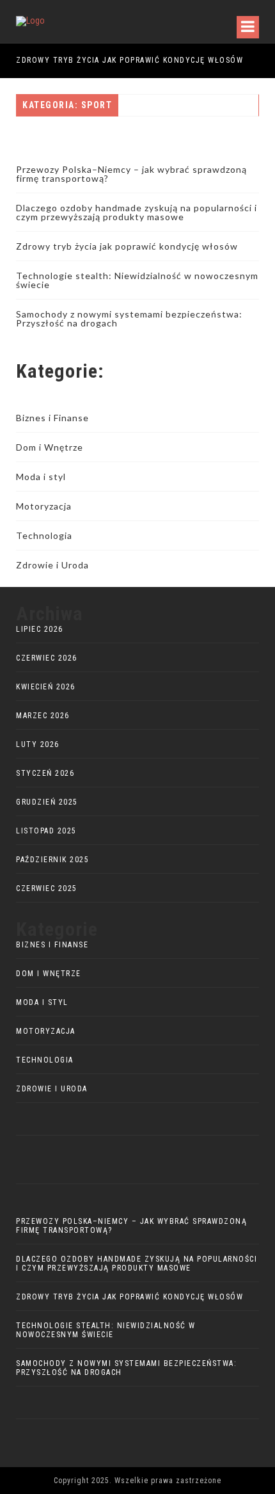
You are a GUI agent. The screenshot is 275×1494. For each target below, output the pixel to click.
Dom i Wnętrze (49, 447)
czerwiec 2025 (46, 888)
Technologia (44, 535)
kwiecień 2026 (45, 686)
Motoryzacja (44, 506)
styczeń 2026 (45, 773)
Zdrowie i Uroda (52, 564)
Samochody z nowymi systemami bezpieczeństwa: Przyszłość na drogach (129, 318)
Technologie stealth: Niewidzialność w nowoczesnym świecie (137, 280)
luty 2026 (37, 744)
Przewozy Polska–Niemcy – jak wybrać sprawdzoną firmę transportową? (131, 174)
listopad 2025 (46, 830)
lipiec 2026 (39, 629)
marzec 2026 (43, 715)
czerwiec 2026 (46, 658)
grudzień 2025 (47, 802)
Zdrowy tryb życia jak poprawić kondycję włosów (129, 60)
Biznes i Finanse (52, 417)
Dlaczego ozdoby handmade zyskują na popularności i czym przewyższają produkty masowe (136, 212)
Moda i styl (41, 476)
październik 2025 (52, 859)
